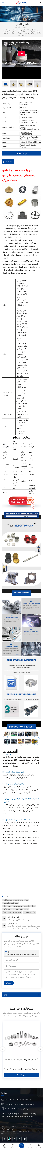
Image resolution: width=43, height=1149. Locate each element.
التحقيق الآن (20, 153)
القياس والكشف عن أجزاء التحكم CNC (16, 30)
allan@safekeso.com (25, 1104)
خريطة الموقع (6, 1131)
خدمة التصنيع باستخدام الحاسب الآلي (15, 909)
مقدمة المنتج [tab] (8, 161)
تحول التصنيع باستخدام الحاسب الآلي (15, 900)
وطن (24, 27)
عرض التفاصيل (21, 1075)
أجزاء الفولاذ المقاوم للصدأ (12, 912)
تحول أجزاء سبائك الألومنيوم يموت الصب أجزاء (19, 906)
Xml (14, 1131)
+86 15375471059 (12, 1109)
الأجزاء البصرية (30, 912)
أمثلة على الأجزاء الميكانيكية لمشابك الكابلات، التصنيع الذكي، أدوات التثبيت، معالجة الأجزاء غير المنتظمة (21, 1059)
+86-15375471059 (23, 1100)
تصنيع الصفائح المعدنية (10, 903)
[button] (40, 1049)
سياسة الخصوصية (23, 1131)
